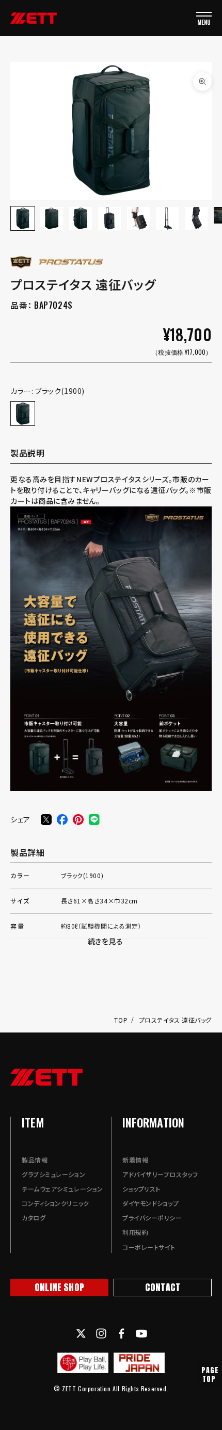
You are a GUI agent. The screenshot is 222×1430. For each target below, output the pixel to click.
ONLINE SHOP (59, 1287)
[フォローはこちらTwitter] (81, 1333)
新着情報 (135, 1159)
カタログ (33, 1217)
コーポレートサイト (149, 1247)
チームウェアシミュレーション (62, 1188)
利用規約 (135, 1232)
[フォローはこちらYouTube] (141, 1333)
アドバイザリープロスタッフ (160, 1174)
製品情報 (34, 1159)
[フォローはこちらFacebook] (121, 1333)
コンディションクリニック (55, 1203)
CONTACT (162, 1287)
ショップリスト (141, 1188)
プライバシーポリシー (152, 1217)
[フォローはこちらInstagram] (101, 1333)
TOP (121, 1019)
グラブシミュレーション (53, 1174)
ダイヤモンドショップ (150, 1203)
